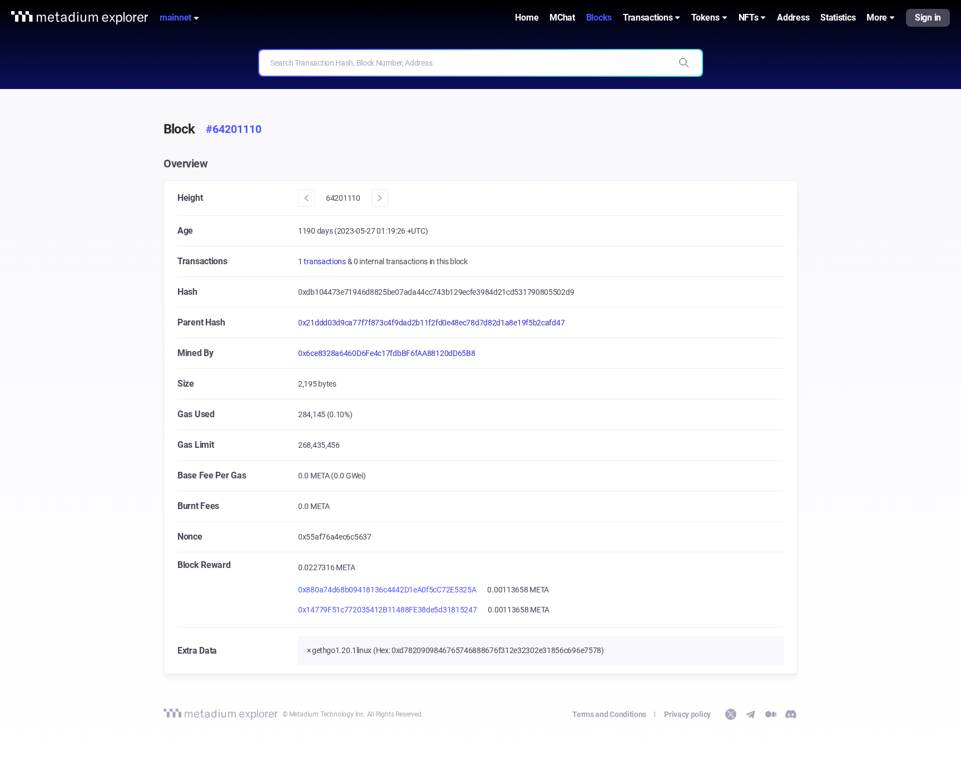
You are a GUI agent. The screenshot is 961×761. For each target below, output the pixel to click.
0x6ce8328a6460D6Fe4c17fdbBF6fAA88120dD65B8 (386, 353)
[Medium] (770, 714)
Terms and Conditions (609, 714)
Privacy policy (687, 714)
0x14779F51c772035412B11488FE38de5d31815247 (387, 609)
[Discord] (790, 714)
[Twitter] (730, 714)
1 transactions (323, 261)
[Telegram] (750, 714)
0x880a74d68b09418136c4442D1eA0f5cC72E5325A (387, 589)
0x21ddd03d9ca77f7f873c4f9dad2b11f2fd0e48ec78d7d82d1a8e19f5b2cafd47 (431, 322)
